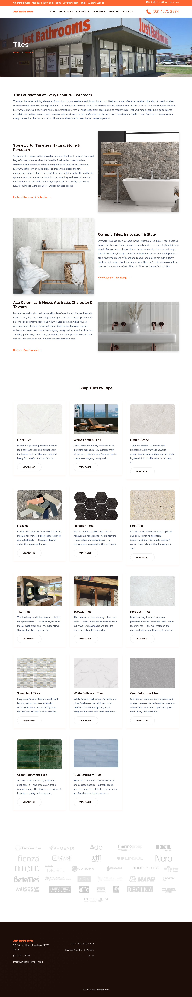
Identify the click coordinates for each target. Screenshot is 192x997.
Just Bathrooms (23, 11)
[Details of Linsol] (130, 858)
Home (52, 11)
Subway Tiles (82, 611)
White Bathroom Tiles (88, 693)
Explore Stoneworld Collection (31, 197)
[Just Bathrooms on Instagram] (93, 956)
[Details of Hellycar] (84, 879)
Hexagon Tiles (83, 525)
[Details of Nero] (164, 858)
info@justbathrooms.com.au (164, 2)
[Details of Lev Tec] (60, 889)
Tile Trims (23, 611)
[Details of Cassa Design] (169, 889)
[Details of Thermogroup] (130, 848)
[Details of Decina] (140, 889)
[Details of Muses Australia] (28, 889)
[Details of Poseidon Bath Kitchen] (96, 899)
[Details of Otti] (96, 858)
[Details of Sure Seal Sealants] (116, 889)
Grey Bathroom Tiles (144, 693)
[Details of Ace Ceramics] (145, 867)
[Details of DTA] (58, 878)
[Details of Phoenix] (62, 848)
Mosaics (22, 525)
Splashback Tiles (28, 693)
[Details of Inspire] (62, 858)
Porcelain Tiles (140, 611)
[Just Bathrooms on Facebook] (89, 956)
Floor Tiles (24, 440)
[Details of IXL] (164, 848)
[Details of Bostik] (170, 879)
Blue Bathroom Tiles (87, 775)
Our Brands (99, 11)
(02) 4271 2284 (165, 11)
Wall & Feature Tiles (87, 440)
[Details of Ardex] (84, 889)
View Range (29, 467)
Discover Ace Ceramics (26, 350)
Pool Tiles (137, 525)
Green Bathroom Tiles (32, 775)
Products (127, 11)
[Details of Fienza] (28, 858)
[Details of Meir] (27, 868)
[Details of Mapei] (142, 879)
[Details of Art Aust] (110, 879)
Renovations (66, 11)
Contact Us (82, 11)
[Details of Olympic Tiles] (171, 868)
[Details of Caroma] (83, 868)
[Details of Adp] (96, 848)
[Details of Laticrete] (101, 889)
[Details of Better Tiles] (26, 879)
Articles (113, 11)
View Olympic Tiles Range (113, 277)
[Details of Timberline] (28, 848)
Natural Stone (139, 440)
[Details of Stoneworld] (114, 868)
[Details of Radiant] (55, 868)
